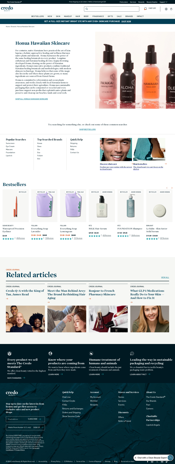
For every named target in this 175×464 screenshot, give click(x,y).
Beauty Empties (152, 2)
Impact (140, 16)
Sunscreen (10, 143)
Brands (129, 16)
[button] (171, 9)
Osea (39, 146)
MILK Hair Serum (98, 228)
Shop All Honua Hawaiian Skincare (31, 99)
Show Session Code (71, 416)
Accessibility (43, 461)
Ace (38, 158)
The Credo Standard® (10, 2)
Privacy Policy (20, 450)
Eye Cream (10, 146)
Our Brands (151, 401)
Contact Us (74, 152)
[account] (166, 9)
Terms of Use (80, 461)
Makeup (68, 16)
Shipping (73, 143)
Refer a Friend (124, 421)
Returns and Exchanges (72, 408)
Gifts (110, 16)
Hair (78, 16)
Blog (115, 461)
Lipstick (9, 155)
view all (165, 277)
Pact (148, 404)
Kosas (39, 143)
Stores (121, 397)
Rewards (141, 2)
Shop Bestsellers (87, 129)
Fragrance (98, 16)
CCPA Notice (68, 461)
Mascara (9, 149)
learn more (94, 374)
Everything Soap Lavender (39, 230)
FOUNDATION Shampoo (129, 228)
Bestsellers (37, 16)
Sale (119, 16)
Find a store (124, 2)
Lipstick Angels (153, 425)
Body (86, 16)
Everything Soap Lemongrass (68, 230)
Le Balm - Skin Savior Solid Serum (156, 230)
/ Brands (13, 26)
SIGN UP (36, 427)
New (50, 16)
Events (121, 404)
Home (8, 26)
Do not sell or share (127, 461)
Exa (38, 152)
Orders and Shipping (71, 412)
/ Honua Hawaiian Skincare (25, 26)
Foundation (10, 152)
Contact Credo (68, 401)
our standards (14, 378)
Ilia (38, 149)
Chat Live (66, 397)
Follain (40, 155)
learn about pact (138, 374)
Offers (121, 417)
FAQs (72, 149)
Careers (149, 408)
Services (133, 2)
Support (163, 2)
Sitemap (107, 461)
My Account (95, 397)
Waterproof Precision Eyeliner (13, 230)
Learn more (53, 374)
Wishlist (93, 401)
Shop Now (126, 21)
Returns (73, 146)
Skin (58, 16)
